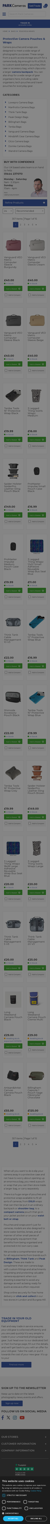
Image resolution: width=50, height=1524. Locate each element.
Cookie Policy (36, 1491)
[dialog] (25, 1500)
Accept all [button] (13, 1518)
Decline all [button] (36, 1518)
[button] (25, 1513)
